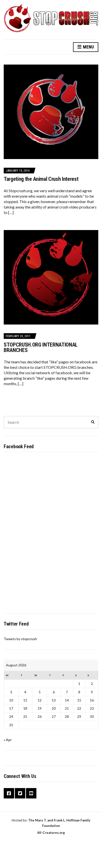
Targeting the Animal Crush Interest (41, 179)
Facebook (9, 793)
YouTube (31, 793)
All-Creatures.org (51, 833)
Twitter (20, 793)
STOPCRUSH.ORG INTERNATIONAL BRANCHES (40, 347)
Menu (88, 46)
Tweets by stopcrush (20, 639)
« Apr (8, 740)
